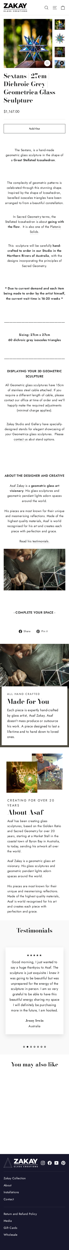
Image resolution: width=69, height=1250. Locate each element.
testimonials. (41, 541)
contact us (21, 439)
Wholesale (10, 1235)
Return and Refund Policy (20, 1214)
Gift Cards (10, 1228)
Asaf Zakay (17, 485)
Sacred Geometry (29, 216)
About (7, 1185)
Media (8, 1221)
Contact (9, 1199)
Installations (11, 1192)
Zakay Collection (15, 1178)
